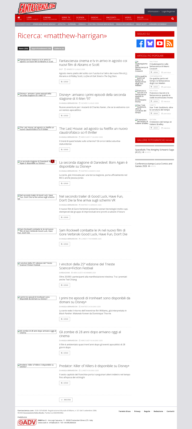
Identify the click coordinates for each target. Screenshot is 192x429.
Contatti (170, 411)
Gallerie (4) (59, 48)
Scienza (81, 18)
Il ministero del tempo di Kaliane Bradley (160, 122)
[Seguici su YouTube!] (159, 43)
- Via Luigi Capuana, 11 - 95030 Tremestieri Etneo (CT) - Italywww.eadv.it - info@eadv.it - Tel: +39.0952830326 (65, 421)
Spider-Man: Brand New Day (44, 24)
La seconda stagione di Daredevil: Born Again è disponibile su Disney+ (93, 164)
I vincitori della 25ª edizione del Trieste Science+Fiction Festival (87, 266)
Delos (142, 18)
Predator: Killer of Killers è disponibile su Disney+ (94, 366)
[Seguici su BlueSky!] (150, 43)
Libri (32, 18)
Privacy (137, 411)
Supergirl (72, 24)
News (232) (23, 48)
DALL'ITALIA (154, 61)
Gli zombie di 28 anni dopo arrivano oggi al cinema (90, 334)
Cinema (50, 18)
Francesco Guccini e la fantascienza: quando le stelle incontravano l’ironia (161, 95)
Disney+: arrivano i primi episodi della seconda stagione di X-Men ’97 (92, 96)
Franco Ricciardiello (125, 24)
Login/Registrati (168, 11)
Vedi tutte (168, 140)
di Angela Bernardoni (68, 103)
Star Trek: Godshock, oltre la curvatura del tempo (161, 108)
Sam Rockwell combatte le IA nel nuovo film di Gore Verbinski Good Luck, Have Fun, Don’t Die (93, 232)
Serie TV (66, 18)
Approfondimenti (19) (41, 48)
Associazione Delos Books (33, 413)
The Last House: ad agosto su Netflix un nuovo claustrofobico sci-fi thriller (93, 130)
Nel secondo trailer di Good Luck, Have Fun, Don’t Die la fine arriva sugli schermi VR (91, 198)
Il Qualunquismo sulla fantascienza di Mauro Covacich (159, 66)
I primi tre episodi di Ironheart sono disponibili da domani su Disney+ (94, 300)
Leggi (65, 82)
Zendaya (82, 24)
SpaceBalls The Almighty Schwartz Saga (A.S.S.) (154, 151)
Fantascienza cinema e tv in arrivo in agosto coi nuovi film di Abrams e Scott (93, 62)
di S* (61, 69)
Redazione (158, 411)
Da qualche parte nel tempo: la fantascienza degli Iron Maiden (160, 80)
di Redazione (64, 273)
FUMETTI (153, 105)
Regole (147, 411)
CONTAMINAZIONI (156, 76)
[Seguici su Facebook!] (140, 43)
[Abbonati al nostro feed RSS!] (169, 43)
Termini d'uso (125, 411)
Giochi (96, 18)
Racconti (113, 18)
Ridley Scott (141, 24)
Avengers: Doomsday (158, 24)
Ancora (67, 400)
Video (128, 18)
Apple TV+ (62, 24)
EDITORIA (153, 119)
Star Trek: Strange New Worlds (101, 24)
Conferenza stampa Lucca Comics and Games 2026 (153, 165)
